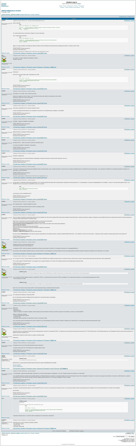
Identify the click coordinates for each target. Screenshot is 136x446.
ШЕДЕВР (79, 3)
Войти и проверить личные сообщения (73, 7)
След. (133, 433)
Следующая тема (130, 16)
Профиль (62, 7)
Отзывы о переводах (35, 14)
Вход (83, 7)
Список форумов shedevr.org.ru (23, 14)
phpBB (66, 444)
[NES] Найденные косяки (11, 11)
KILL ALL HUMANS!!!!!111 (18, 366)
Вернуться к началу (5, 53)
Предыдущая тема (122, 16)
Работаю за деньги (17, 365)
